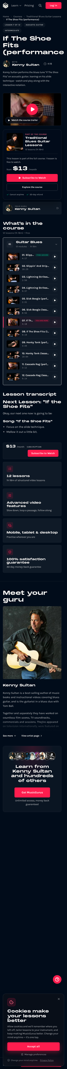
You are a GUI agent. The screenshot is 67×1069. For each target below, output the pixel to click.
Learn (14, 5)
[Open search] (40, 5)
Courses (17, 16)
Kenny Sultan (25, 65)
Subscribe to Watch (34, 177)
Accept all (33, 1046)
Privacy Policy (47, 1060)
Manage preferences (35, 1054)
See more (8, 735)
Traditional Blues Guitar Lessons (43, 16)
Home (6, 16)
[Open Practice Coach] (57, 979)
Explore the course (32, 187)
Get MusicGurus (32, 792)
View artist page (30, 735)
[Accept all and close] (58, 999)
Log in (53, 5)
